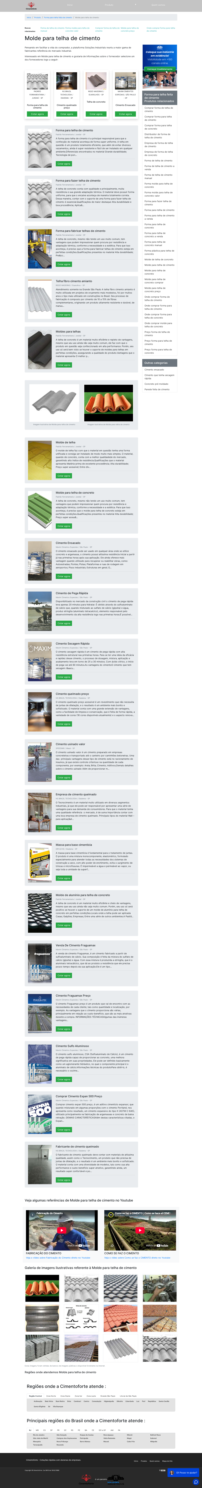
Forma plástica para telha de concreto (159, 252)
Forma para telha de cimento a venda (160, 217)
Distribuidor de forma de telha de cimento (157, 136)
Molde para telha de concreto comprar (155, 281)
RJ (30, 1430)
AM (112, 1430)
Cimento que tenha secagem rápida (159, 377)
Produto (120, 4)
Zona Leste (91, 1396)
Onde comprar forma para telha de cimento (161, 29)
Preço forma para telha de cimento (158, 342)
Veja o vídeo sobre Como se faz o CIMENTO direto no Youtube (137, 1257)
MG (37, 1430)
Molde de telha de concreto (159, 259)
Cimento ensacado (154, 369)
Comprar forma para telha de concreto (158, 127)
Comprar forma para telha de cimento (158, 118)
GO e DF (102, 1430)
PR (58, 1430)
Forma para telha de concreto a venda (155, 235)
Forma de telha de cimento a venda (159, 168)
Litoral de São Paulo (128, 1396)
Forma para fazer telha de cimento (158, 203)
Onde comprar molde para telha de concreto (158, 325)
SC (65, 1430)
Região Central (35, 1396)
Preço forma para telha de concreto (158, 351)
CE (93, 1430)
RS (72, 1430)
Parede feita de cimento (157, 389)
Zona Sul (78, 1396)
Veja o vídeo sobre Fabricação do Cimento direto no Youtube (58, 1257)
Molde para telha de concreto (155, 272)
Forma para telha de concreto (155, 226)
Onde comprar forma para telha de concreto (158, 316)
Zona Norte (51, 1396)
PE (79, 1430)
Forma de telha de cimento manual (52, 29)
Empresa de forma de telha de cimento (159, 145)
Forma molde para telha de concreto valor (77, 29)
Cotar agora (37, 114)
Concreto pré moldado (156, 384)
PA (119, 1430)
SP (51, 1430)
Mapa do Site (167, 1461)
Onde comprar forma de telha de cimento (157, 298)
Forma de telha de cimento (158, 160)
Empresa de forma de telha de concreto (159, 153)
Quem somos (158, 5)
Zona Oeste (65, 1396)
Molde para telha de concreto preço (130, 29)
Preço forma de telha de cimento (157, 334)
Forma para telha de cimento (160, 210)
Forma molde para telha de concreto (159, 185)
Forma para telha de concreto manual (155, 243)
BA (86, 1430)
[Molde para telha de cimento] (37, 81)
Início (70, 5)
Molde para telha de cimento (160, 265)
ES (44, 1430)
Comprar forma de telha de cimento (107, 29)
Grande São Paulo (107, 1396)
